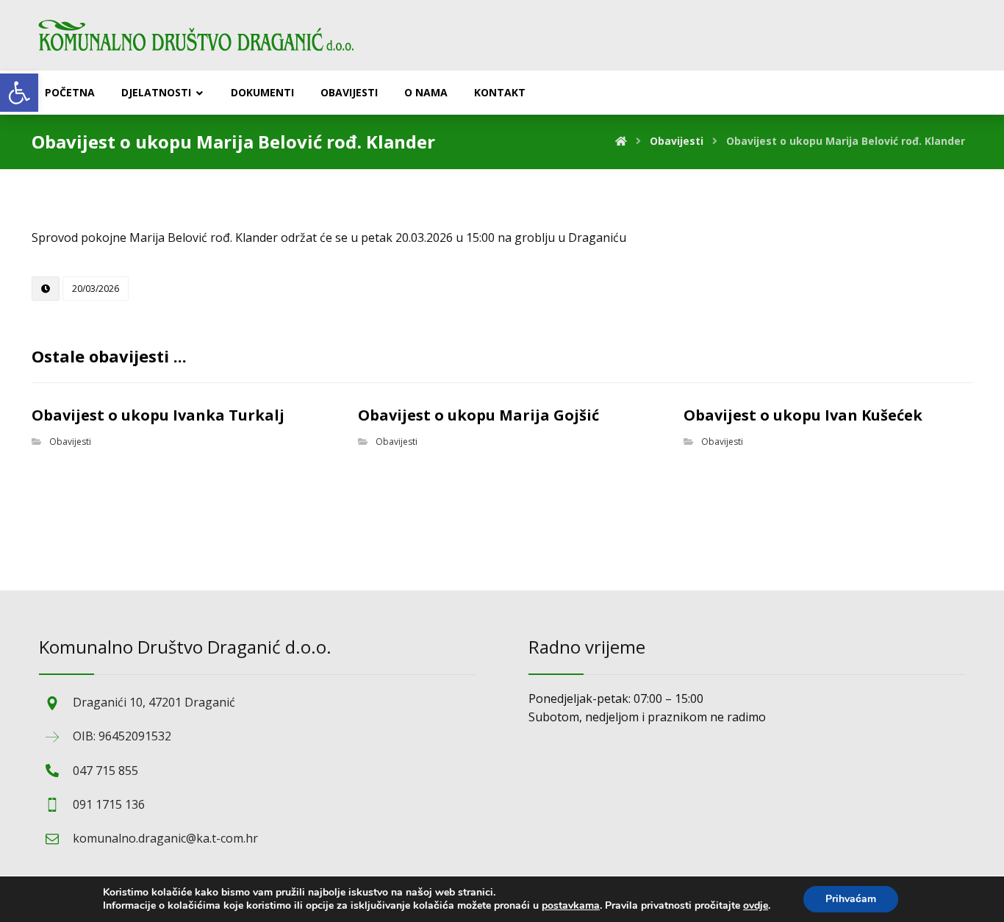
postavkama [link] (571, 905)
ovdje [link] (755, 905)
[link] (19, 93)
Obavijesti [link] (70, 441)
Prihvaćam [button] (850, 899)
